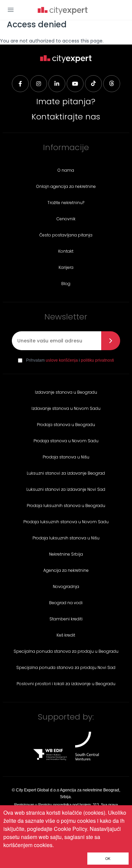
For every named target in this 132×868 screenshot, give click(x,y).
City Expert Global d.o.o (37, 790)
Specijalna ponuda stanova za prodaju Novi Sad (65, 667)
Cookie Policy (70, 829)
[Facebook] (20, 83)
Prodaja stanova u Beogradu (66, 424)
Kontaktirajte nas (65, 116)
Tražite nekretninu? (65, 202)
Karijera (66, 267)
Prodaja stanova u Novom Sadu (66, 441)
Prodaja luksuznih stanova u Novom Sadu (66, 522)
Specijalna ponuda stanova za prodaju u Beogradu (66, 651)
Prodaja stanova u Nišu (66, 457)
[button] (10, 9)
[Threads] (111, 83)
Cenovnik (66, 219)
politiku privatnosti (97, 360)
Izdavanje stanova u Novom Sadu (66, 408)
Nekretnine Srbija (66, 554)
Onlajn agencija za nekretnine (66, 186)
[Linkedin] (56, 83)
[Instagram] (38, 83)
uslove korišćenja (62, 360)
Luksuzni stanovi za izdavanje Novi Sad (65, 489)
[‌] (75, 83)
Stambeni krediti (66, 619)
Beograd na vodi (66, 603)
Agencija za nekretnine (66, 570)
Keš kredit (66, 635)
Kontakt (65, 251)
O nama (66, 170)
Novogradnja (66, 586)
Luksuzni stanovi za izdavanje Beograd (66, 473)
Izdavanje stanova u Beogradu (66, 392)
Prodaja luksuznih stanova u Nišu (66, 538)
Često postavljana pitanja (65, 235)
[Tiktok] (93, 83)
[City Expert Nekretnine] (62, 11)
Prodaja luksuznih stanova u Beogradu (66, 505)
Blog (65, 283)
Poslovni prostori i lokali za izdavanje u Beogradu (66, 684)
